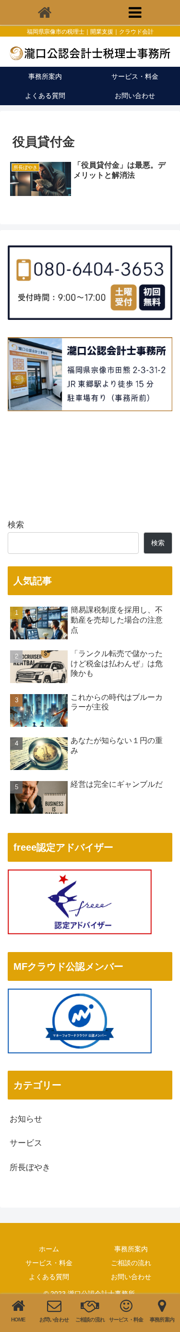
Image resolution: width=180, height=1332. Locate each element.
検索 (16, 524)
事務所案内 (131, 1249)
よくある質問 (49, 1277)
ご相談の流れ (131, 1263)
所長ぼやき (30, 1167)
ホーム (49, 1249)
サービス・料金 (48, 1263)
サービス (26, 1143)
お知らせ (26, 1119)
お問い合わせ (131, 1277)
